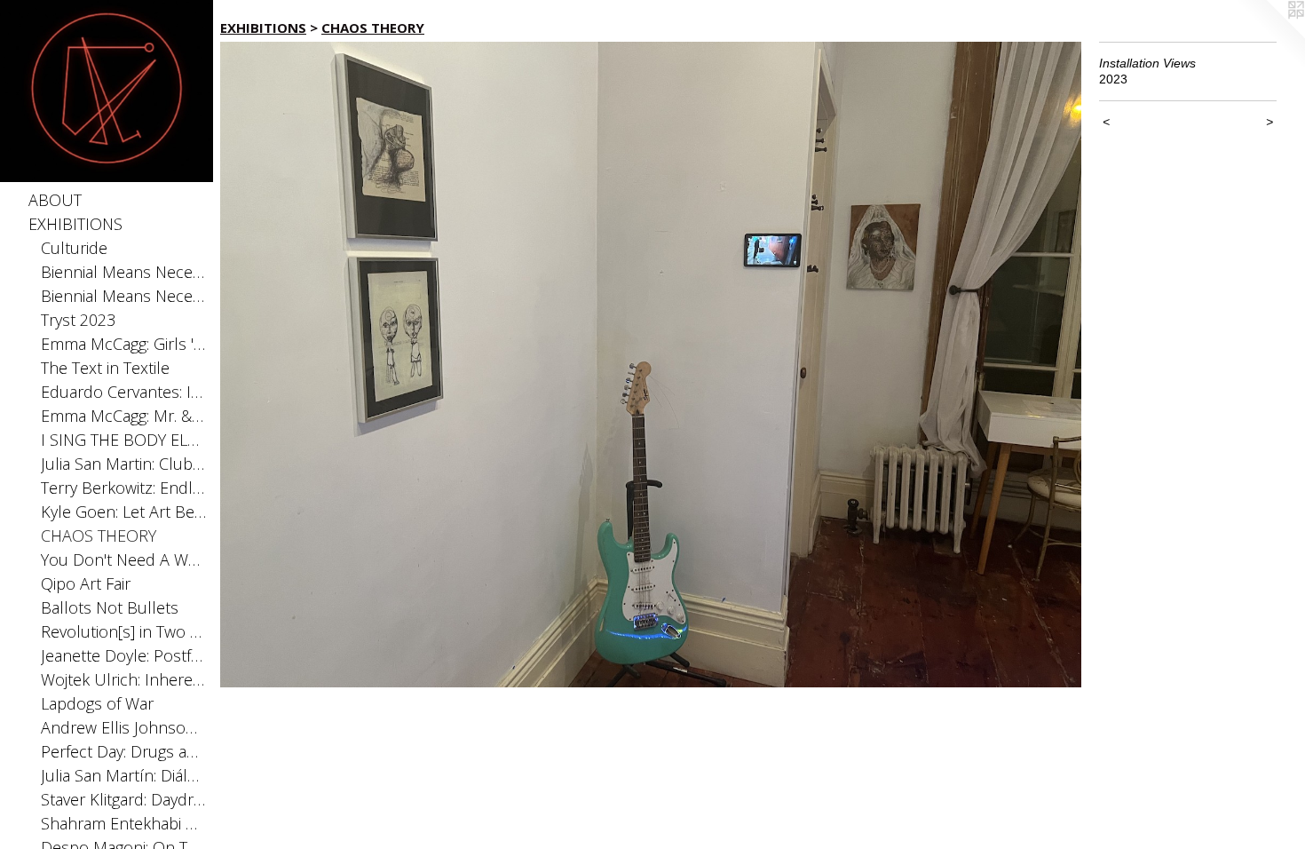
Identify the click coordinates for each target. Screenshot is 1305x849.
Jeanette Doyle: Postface (124, 655)
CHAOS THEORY (98, 535)
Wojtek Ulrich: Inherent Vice (124, 679)
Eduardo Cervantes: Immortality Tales (124, 391)
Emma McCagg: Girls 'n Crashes (124, 343)
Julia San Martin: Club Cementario (124, 463)
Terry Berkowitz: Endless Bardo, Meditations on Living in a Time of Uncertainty (124, 487)
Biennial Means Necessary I (124, 295)
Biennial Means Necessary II (124, 271)
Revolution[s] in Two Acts (124, 631)
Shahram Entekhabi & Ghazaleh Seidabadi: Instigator (124, 823)
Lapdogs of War (97, 703)
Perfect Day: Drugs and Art (124, 751)
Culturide (74, 247)
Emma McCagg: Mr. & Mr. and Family (124, 415)
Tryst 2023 (78, 319)
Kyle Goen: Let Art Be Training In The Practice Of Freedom (124, 511)
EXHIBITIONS (75, 223)
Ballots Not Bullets (109, 607)
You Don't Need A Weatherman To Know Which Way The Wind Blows (124, 559)
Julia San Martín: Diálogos (124, 775)
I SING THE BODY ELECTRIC (124, 439)
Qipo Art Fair (85, 583)
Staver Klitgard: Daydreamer (124, 799)
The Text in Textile (105, 367)
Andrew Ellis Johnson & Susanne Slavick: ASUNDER (124, 727)
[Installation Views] (650, 365)
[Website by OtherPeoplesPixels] (1269, 35)
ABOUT (55, 199)
